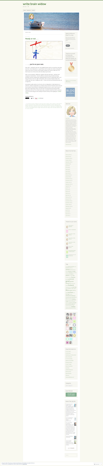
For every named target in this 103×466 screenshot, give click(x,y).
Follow (68, 45)
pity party (70, 299)
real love (69, 301)
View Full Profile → (69, 144)
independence (30, 105)
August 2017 (68, 186)
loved (74, 292)
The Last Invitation (69, 422)
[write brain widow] (51, 21)
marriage (67, 294)
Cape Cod (71, 269)
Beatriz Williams (69, 405)
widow (73, 307)
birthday (72, 266)
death (67, 275)
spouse (70, 302)
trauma (67, 305)
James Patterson (69, 441)
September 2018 (68, 162)
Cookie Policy (24, 464)
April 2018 (67, 171)
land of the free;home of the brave (48, 105)
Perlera (69, 229)
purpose (42, 106)
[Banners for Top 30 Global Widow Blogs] (71, 81)
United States (55, 107)
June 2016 (67, 211)
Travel (73, 305)
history (67, 285)
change (73, 271)
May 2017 (67, 191)
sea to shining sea (57, 106)
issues (71, 287)
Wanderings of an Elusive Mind (71, 355)
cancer (68, 269)
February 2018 (68, 175)
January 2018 (68, 176)
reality (67, 301)
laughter (74, 288)
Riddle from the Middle (69, 360)
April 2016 (67, 215)
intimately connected (36, 105)
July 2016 (67, 210)
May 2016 (67, 213)
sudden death (43, 107)
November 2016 (68, 202)
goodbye (67, 279)
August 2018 (68, 163)
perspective (73, 298)
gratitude (71, 279)
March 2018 (68, 173)
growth (72, 281)
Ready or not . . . (31, 39)
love (71, 292)
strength (38, 107)
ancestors (33, 103)
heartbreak (73, 283)
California (71, 267)
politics (39, 106)
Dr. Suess (71, 275)
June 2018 (67, 167)
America (29, 103)
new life (73, 297)
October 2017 (68, 182)
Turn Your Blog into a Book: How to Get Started (69, 418)
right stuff (52, 106)
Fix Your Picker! (68, 351)
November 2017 (68, 180)
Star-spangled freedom (33, 107)
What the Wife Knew (69, 436)
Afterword (67, 375)
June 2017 (67, 189)
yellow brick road (73, 308)
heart (70, 283)
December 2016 (68, 200)
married (71, 294)
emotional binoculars (31, 104)
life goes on (71, 290)
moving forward (68, 297)
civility (51, 103)
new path (26, 106)
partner (70, 298)
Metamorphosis (68, 371)
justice (42, 105)
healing (67, 283)
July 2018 (67, 165)
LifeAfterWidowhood (69, 369)
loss (69, 292)
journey (74, 287)
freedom (52, 104)
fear (74, 275)
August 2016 (68, 208)
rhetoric (49, 106)
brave (43, 103)
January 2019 (68, 156)
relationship (45, 106)
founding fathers (48, 104)
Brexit (45, 103)
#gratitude (70, 226)
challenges (70, 271)
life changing (57, 105)
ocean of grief (31, 106)
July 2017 (67, 187)
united (51, 107)
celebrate (47, 103)
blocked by (72, 395)
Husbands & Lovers (69, 404)
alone (66, 266)
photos (67, 299)
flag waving (43, 104)
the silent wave (68, 353)
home (25, 10)
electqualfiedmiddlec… (72, 250)
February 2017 (68, 197)
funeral (70, 277)
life (67, 290)
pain (68, 298)
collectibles (74, 272)
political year (35, 106)
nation (60, 105)
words (69, 308)
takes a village (47, 107)
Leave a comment (30, 108)
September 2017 (68, 184)
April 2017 (67, 193)
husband (26, 105)
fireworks (39, 104)
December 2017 (68, 178)
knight (72, 288)
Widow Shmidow (68, 373)
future (73, 277)
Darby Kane (68, 423)
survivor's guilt (70, 303)
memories (68, 295)
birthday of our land (38, 103)
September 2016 (68, 206)
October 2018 (68, 160)
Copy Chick (67, 118)
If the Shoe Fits (70, 247)
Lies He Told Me (68, 440)
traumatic (70, 305)
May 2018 (67, 169)
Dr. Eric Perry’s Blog (69, 358)
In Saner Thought (68, 364)
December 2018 (68, 158)
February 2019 (68, 154)
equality (37, 104)
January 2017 (68, 199)
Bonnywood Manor (69, 362)
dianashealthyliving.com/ (70, 377)
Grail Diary (67, 367)
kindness (69, 288)
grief (68, 281)
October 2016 (68, 204)
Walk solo (58, 107)
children (67, 272)
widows (67, 308)
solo (68, 302)
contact (33, 10)
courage (57, 103)
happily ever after (57, 104)
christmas (71, 272)
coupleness (54, 103)
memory (73, 295)
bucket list (67, 267)
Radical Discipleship (69, 366)
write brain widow (34, 3)
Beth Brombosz (69, 420)
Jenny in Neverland (69, 356)
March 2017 (68, 195)
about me (29, 10)
